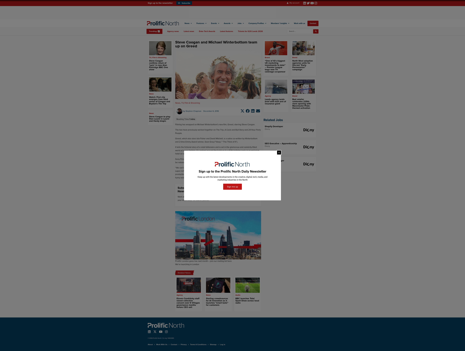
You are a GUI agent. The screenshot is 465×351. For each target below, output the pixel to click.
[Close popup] (279, 152)
